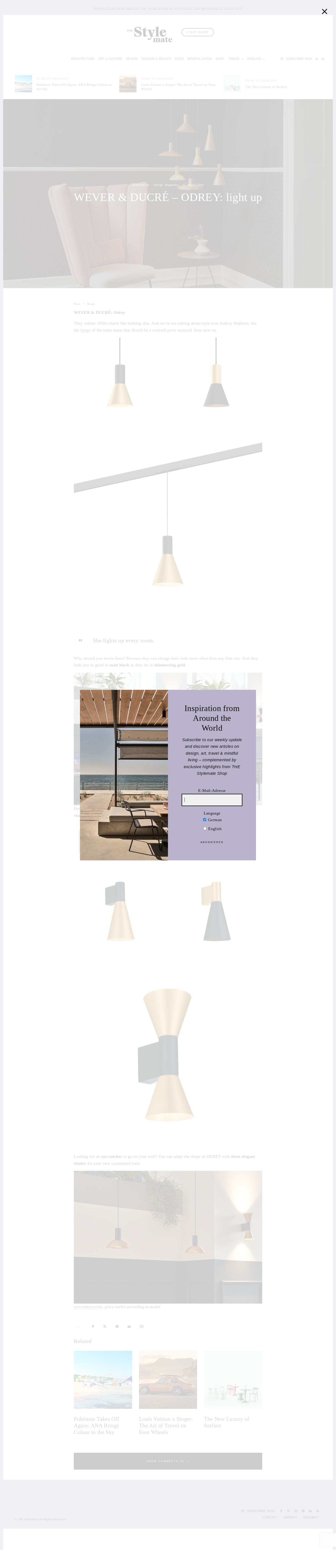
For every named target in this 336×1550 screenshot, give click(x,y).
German (214, 819)
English (214, 828)
